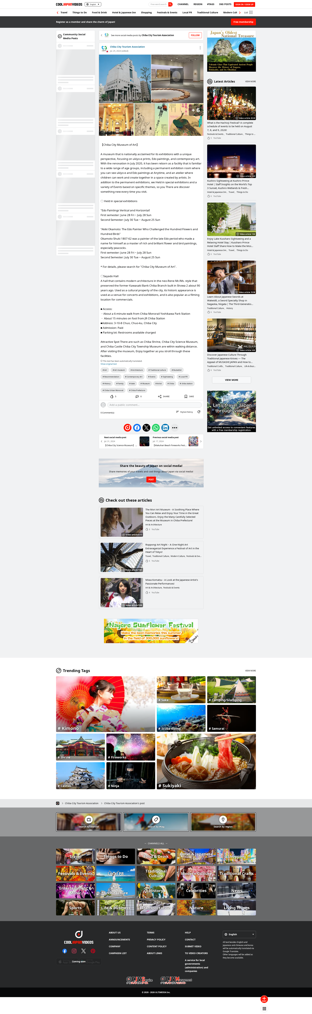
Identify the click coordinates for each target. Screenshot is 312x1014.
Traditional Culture (207, 12)
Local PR (187, 12)
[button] (240, 13)
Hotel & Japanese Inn (124, 12)
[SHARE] (175, 428)
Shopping (146, 12)
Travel (64, 12)
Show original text (109, 364)
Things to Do (79, 12)
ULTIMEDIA (160, 992)
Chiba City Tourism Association (127, 46)
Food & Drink (99, 12)
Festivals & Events (167, 12)
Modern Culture (232, 12)
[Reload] (199, 412)
